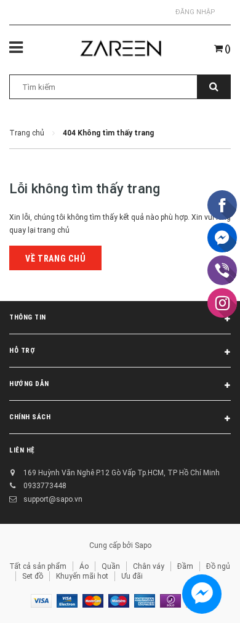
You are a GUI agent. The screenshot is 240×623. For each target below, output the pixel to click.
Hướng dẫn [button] (29, 384)
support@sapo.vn (52, 499)
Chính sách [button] (30, 417)
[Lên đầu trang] (201, 598)
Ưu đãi (132, 576)
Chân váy (148, 566)
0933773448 (44, 485)
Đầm (185, 566)
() (227, 49)
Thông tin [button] (27, 317)
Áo (84, 566)
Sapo (143, 545)
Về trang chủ (55, 258)
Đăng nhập (195, 12)
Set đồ (32, 576)
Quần (111, 566)
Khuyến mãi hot (82, 576)
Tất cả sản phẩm (37, 566)
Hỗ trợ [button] (22, 351)
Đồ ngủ (218, 566)
